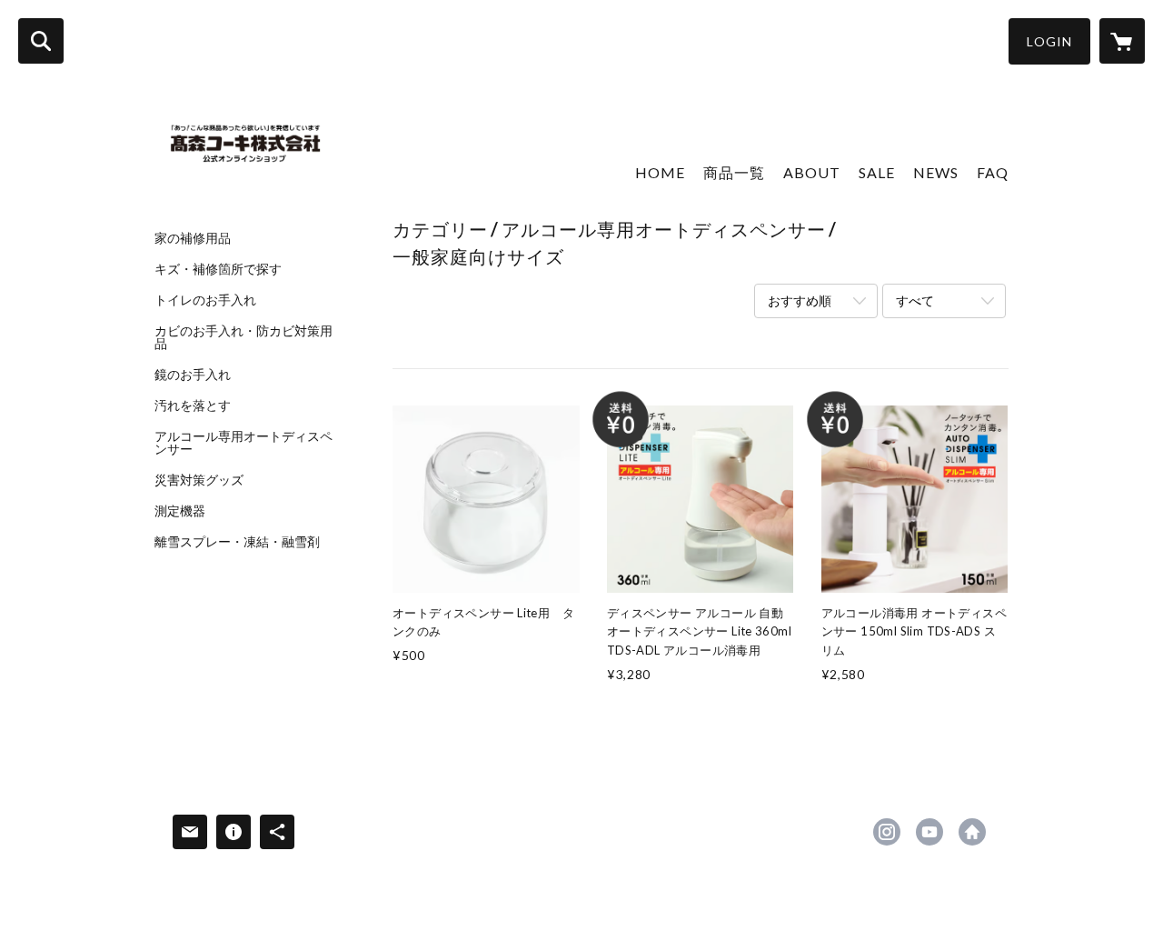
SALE (877, 172)
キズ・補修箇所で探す (218, 269)
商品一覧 (734, 172)
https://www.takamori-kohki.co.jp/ (972, 832)
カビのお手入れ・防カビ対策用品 (243, 337)
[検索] (41, 41)
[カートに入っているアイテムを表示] (1122, 41)
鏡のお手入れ (192, 374)
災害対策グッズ (199, 480)
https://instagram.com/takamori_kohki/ (886, 832)
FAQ (993, 172)
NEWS (936, 172)
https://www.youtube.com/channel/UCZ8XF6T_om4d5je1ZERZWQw (929, 832)
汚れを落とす (192, 405)
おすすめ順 (799, 300)
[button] (1049, 41)
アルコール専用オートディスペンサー (243, 442)
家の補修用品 (192, 238)
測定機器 (179, 511)
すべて (915, 300)
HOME (660, 172)
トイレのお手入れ (205, 300)
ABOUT (811, 172)
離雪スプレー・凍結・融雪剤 (237, 542)
